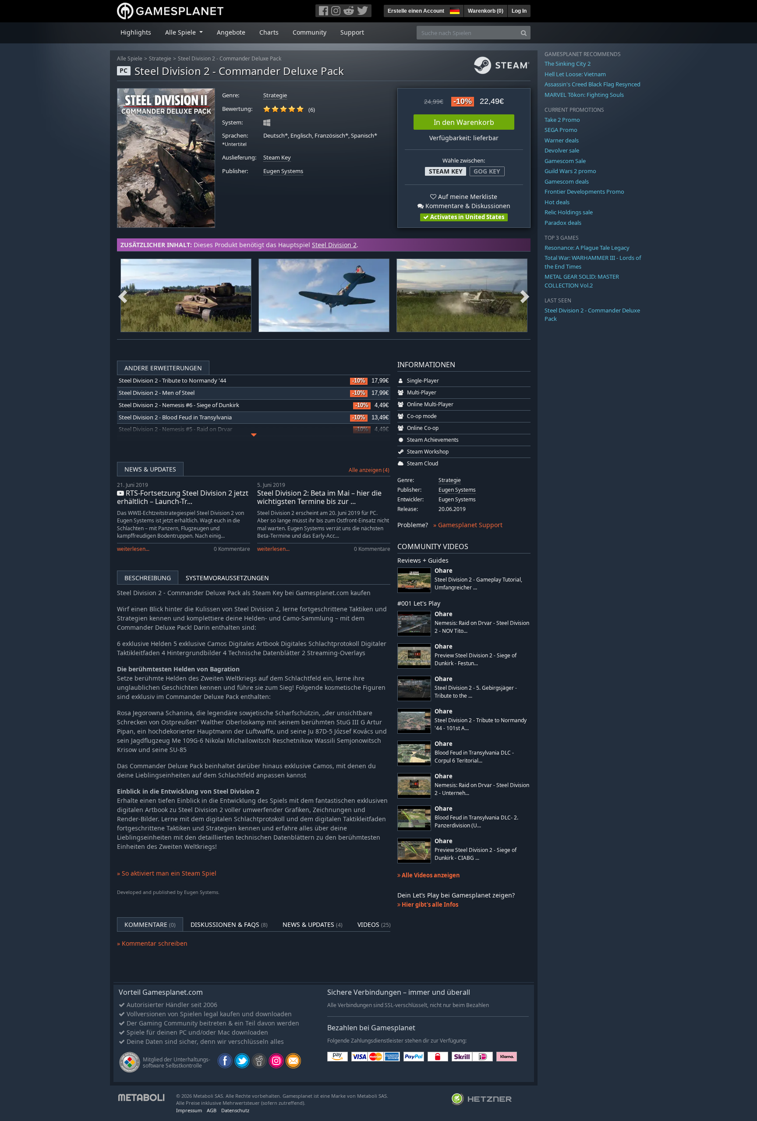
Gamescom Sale (565, 161)
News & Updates (150, 469)
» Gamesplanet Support (467, 525)
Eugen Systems (283, 171)
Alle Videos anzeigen (430, 875)
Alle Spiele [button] (181, 32)
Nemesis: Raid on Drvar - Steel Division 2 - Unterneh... (482, 789)
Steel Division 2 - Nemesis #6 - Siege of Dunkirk (179, 405)
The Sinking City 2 (568, 63)
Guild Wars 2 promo (570, 171)
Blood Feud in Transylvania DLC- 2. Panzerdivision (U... (476, 821)
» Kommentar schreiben (152, 943)
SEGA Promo (561, 130)
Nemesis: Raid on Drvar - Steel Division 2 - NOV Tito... (482, 627)
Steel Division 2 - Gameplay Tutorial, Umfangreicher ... (478, 583)
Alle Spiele (129, 58)
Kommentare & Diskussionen (467, 206)
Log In (519, 11)
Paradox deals (563, 223)
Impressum (189, 1110)
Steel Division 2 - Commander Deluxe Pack (229, 58)
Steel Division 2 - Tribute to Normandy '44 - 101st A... (481, 724)
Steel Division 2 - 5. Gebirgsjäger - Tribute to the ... (476, 692)
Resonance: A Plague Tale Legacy (587, 248)
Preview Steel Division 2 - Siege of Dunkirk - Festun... (475, 659)
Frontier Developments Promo (584, 191)
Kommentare (150, 924)
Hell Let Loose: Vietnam (575, 74)
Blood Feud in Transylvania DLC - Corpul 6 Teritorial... (474, 756)
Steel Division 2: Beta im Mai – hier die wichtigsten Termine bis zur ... (319, 497)
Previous (122, 295)
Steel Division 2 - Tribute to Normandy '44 (172, 380)
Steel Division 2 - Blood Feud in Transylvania (175, 417)
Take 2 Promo (562, 120)
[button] (454, 9)
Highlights (135, 32)
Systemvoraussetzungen (227, 578)
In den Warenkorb (464, 122)
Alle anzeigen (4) (369, 470)
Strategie (160, 58)
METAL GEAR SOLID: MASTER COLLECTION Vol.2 (582, 281)
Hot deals (557, 202)
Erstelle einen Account (416, 11)
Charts (269, 32)
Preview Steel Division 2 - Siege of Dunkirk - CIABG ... (475, 854)
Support (352, 32)
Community (309, 32)
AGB (211, 1110)
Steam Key (277, 157)
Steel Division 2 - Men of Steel (157, 393)
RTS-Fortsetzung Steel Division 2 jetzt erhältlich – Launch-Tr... (182, 497)
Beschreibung (147, 578)
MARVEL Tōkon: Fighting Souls (584, 95)
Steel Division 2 (334, 245)
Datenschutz (235, 1110)
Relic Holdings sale (569, 212)
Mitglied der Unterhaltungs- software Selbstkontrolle (176, 1062)
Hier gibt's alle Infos (429, 904)
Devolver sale (562, 150)
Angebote (231, 32)
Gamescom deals (567, 181)
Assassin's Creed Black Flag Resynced (592, 84)
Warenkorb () (485, 11)
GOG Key (487, 171)
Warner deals (562, 140)
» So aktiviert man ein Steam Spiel (166, 873)
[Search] (524, 32)
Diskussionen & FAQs (229, 924)
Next (524, 295)
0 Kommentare (232, 549)
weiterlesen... (133, 549)
